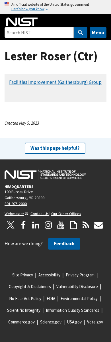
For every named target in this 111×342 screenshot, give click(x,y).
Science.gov (50, 322)
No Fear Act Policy (25, 298)
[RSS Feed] (86, 225)
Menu (98, 32)
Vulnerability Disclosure (77, 286)
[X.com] (11, 225)
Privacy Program (80, 275)
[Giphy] (73, 225)
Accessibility (49, 275)
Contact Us (39, 213)
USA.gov (74, 322)
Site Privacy (22, 275)
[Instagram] (48, 225)
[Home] (22, 21)
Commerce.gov (21, 322)
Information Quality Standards (72, 310)
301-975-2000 (16, 203)
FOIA (51, 298)
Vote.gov (95, 322)
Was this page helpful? (55, 148)
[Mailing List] (98, 225)
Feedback (64, 243)
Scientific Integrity (23, 310)
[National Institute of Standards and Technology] (45, 174)
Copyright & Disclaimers (30, 286)
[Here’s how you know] (55, 7)
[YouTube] (61, 225)
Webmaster (14, 213)
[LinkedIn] (36, 225)
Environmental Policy (79, 298)
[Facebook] (23, 225)
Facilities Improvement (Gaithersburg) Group (55, 82)
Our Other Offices (66, 213)
